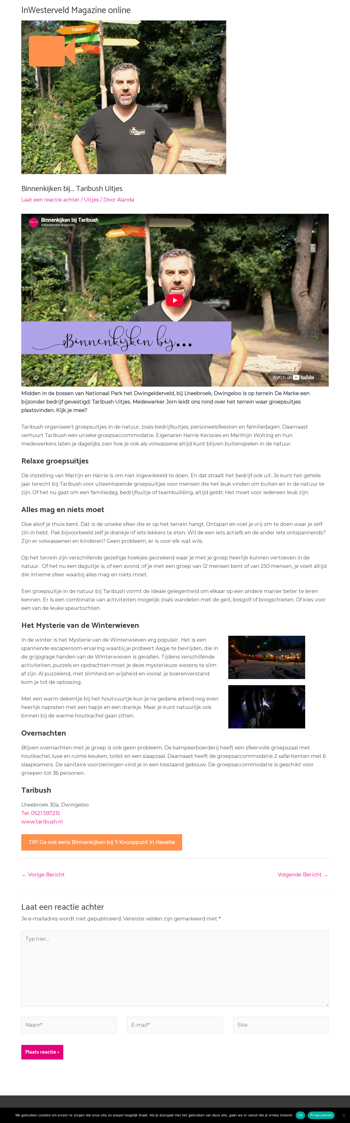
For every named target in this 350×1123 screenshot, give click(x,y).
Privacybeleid (321, 1115)
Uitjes (91, 200)
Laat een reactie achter (50, 200)
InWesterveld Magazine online (76, 10)
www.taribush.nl (42, 822)
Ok (300, 1115)
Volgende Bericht (303, 875)
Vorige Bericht (43, 875)
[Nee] (343, 1115)
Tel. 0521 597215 (40, 813)
